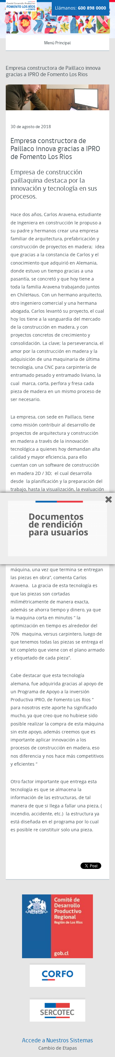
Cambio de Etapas (57, 1048)
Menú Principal (57, 43)
